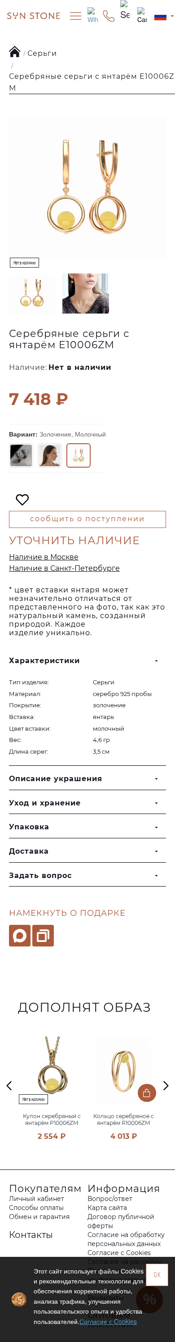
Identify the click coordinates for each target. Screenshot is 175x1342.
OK (157, 1274)
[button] (9, 1085)
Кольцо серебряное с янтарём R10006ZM (123, 1119)
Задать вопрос (40, 875)
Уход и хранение (45, 803)
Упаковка (29, 827)
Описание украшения (55, 778)
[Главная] (15, 52)
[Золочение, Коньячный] (50, 455)
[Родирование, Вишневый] (21, 455)
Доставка (29, 851)
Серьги (42, 53)
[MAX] (20, 935)
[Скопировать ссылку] (43, 935)
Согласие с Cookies (108, 1321)
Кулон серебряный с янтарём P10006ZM (52, 1119)
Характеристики (44, 660)
